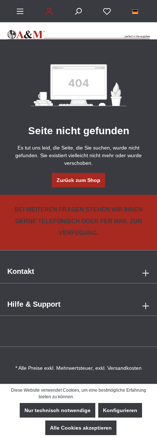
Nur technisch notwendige (57, 410)
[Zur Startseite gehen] (78, 30)
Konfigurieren (120, 410)
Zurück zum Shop (78, 180)
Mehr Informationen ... (96, 396)
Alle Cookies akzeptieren (81, 428)
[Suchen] (78, 11)
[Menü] (20, 11)
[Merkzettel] (107, 11)
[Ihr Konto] (49, 11)
